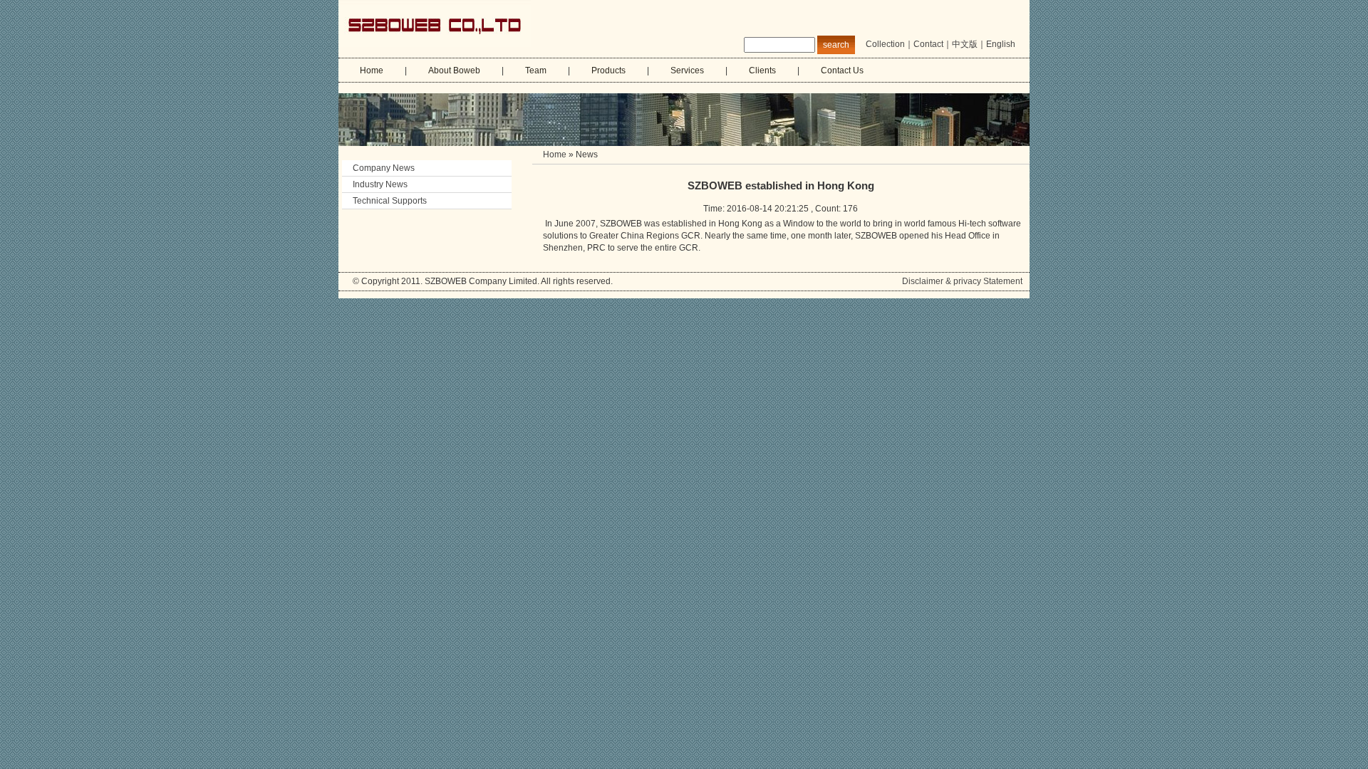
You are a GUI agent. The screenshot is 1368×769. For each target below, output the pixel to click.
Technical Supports (390, 201)
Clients (762, 70)
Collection (885, 44)
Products (608, 70)
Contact (928, 44)
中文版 (965, 44)
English (1000, 44)
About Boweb (454, 70)
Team (535, 70)
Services (687, 70)
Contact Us (842, 70)
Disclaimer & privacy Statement (962, 281)
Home (371, 70)
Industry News (380, 184)
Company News (389, 168)
